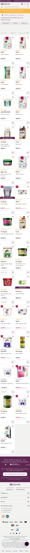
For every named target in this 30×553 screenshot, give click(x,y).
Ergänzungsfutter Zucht (6, 443)
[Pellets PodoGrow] (7, 42)
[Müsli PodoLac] (22, 72)
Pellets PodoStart (20, 174)
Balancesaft (18, 144)
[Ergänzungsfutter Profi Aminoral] (7, 162)
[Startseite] (2, 15)
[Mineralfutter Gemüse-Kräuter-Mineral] (22, 252)
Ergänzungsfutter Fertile (21, 323)
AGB (3, 550)
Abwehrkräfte (5, 23)
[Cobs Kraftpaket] (7, 72)
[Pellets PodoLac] (22, 102)
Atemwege (15, 23)
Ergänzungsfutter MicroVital (7, 233)
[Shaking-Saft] (22, 222)
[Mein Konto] (25, 4)
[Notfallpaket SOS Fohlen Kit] (22, 371)
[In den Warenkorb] (27, 62)
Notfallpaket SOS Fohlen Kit (22, 383)
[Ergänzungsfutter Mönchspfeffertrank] (7, 132)
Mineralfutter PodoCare (21, 203)
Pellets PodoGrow (5, 54)
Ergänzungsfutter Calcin (6, 353)
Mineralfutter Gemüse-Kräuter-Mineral (21, 264)
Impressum (15, 550)
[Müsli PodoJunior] (22, 42)
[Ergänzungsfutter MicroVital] (7, 222)
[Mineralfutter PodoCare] (22, 192)
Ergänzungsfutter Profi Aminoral (6, 174)
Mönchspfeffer (4, 203)
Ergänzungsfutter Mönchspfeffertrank (5, 145)
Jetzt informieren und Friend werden (15, 474)
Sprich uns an (10, 489)
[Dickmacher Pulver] (7, 102)
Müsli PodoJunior (20, 54)
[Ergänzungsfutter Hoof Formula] (7, 282)
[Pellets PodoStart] (22, 162)
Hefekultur (3, 413)
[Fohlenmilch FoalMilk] (7, 312)
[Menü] (2, 7)
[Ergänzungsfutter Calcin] (7, 342)
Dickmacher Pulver (5, 114)
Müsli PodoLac (19, 84)
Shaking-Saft (19, 233)
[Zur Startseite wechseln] (5, 4)
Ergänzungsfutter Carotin (21, 413)
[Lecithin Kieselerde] (22, 282)
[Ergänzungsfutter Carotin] (22, 401)
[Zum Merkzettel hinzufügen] (13, 37)
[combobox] (15, 7)
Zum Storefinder (21, 489)
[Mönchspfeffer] (7, 192)
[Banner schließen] (28, 11)
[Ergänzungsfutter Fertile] (22, 312)
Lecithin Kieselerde (20, 293)
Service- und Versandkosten (15, 538)
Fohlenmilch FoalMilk (5, 323)
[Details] (12, 62)
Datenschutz (8, 550)
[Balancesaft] (22, 132)
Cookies (26, 550)
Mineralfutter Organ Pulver (7, 383)
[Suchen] (28, 7)
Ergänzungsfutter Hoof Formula (6, 294)
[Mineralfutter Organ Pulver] (7, 371)
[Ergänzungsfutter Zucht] (7, 431)
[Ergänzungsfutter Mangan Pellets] (7, 252)
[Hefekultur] (7, 401)
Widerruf (21, 550)
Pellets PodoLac (19, 114)
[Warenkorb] (28, 4)
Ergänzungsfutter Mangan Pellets (6, 264)
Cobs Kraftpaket (4, 84)
